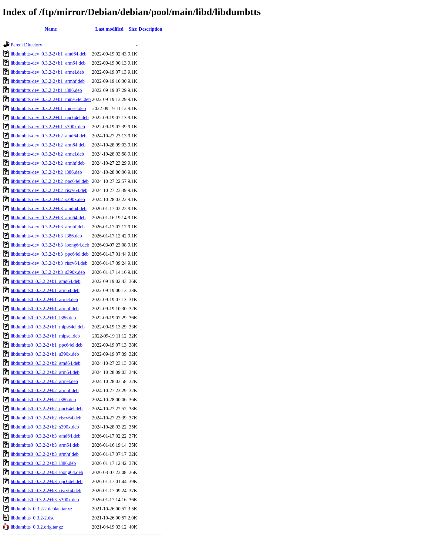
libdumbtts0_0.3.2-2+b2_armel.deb (44, 381)
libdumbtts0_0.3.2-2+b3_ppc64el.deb (47, 481)
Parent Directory (26, 44)
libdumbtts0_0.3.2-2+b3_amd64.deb (45, 436)
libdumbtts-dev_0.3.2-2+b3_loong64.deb (50, 244)
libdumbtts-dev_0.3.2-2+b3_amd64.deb (48, 208)
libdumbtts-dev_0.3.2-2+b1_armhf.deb (48, 81)
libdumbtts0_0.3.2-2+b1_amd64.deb (45, 281)
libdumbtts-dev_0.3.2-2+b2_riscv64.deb (49, 190)
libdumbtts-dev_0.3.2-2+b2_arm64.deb (48, 144)
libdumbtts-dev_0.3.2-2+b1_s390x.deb (48, 126)
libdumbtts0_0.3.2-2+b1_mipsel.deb (45, 335)
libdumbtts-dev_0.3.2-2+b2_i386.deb (46, 172)
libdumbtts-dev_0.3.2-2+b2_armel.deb (47, 153)
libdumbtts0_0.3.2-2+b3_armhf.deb (45, 454)
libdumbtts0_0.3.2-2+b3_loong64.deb (47, 472)
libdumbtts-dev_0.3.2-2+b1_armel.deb (47, 72)
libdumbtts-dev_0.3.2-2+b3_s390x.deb (48, 272)
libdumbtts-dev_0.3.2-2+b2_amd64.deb (48, 135)
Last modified (109, 29)
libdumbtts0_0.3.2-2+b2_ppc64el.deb (47, 408)
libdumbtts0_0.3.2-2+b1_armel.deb (44, 299)
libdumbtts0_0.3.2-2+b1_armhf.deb (45, 308)
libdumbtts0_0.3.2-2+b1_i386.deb (43, 317)
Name (51, 29)
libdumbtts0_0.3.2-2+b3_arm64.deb (45, 445)
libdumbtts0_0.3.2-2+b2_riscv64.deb (46, 417)
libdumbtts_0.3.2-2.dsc (32, 517)
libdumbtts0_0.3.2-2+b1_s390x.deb (45, 354)
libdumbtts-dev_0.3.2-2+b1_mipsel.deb (48, 108)
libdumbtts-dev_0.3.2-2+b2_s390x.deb (48, 199)
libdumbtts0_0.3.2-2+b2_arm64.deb (45, 372)
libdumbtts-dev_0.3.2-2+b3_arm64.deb (48, 217)
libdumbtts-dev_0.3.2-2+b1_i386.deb (46, 90)
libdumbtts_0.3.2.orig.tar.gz (37, 526)
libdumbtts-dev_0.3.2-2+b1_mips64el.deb (51, 99)
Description (150, 29)
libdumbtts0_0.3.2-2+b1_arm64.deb (45, 290)
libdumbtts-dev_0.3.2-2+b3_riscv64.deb (49, 263)
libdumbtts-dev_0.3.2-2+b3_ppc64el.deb (50, 254)
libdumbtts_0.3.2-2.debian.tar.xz (41, 508)
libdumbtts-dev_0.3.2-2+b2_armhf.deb (48, 163)
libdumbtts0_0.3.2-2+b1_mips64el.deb (48, 326)
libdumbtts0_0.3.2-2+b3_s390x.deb (45, 499)
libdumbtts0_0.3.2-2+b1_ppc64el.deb (47, 345)
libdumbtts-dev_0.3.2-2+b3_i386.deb (46, 235)
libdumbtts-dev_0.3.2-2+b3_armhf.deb (48, 226)
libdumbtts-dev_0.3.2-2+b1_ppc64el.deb (50, 117)
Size (133, 29)
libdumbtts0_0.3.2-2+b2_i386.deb (43, 399)
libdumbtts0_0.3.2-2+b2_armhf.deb (45, 390)
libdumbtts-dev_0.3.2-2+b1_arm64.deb (48, 63)
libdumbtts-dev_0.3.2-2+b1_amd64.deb (48, 53)
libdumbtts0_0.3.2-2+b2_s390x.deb (45, 426)
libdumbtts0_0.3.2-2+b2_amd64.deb (45, 363)
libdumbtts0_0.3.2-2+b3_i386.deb (43, 463)
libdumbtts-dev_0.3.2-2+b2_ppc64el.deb (50, 181)
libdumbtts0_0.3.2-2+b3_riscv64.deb (46, 490)
